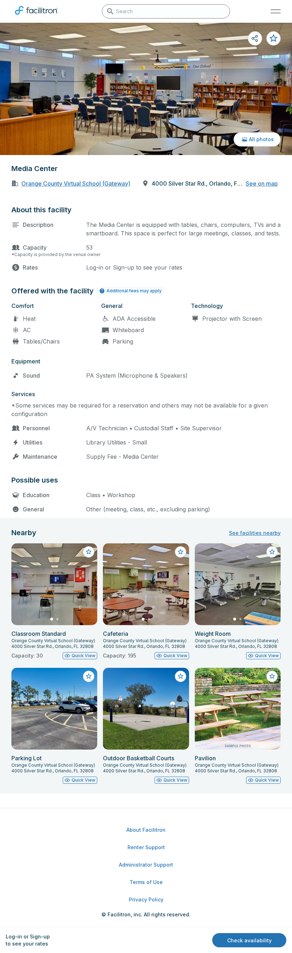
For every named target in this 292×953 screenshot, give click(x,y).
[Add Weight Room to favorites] (272, 552)
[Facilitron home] (36, 16)
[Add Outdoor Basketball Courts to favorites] (180, 676)
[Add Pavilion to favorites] (272, 676)
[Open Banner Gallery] (146, 89)
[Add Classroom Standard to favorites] (88, 552)
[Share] (255, 38)
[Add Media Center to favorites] (273, 38)
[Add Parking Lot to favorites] (88, 676)
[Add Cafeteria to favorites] (180, 552)
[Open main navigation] (276, 11)
